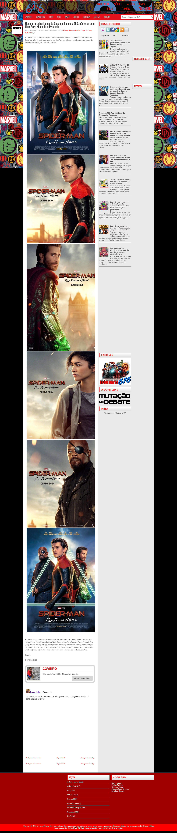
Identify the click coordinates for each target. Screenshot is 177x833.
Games (70, 799)
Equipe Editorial (117, 785)
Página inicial (61, 758)
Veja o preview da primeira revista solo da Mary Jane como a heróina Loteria (119, 251)
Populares (105, 35)
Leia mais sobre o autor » (82, 678)
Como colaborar (117, 787)
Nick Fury (28, 33)
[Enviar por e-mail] (26, 660)
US (68, 816)
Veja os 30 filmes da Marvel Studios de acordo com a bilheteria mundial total (120, 158)
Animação (71, 786)
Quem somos (116, 783)
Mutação (97, 17)
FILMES (51, 17)
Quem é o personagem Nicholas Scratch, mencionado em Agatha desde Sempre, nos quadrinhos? (119, 206)
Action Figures (72, 782)
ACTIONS (76, 17)
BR (68, 790)
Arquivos (125, 35)
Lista (115, 35)
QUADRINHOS (40, 17)
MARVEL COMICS (77, 828)
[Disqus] (60, 720)
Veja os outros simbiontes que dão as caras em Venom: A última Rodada (120, 133)
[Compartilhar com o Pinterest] (36, 660)
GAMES (67, 17)
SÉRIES (59, 17)
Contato (107, 17)
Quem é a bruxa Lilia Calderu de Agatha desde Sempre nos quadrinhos (120, 228)
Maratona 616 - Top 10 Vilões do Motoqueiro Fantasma (112, 114)
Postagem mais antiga (87, 758)
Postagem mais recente (33, 758)
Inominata (86, 17)
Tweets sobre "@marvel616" (115, 413)
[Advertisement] (115, 312)
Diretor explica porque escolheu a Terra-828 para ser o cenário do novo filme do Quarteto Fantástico (120, 91)
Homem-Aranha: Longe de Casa (80, 30)
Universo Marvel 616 (44, 826)
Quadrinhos (71, 803)
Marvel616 (28, 17)
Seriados (70, 812)
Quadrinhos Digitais (74, 808)
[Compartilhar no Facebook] (33, 660)
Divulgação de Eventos (120, 789)
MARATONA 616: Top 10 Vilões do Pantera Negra (119, 66)
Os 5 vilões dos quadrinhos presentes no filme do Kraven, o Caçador (120, 44)
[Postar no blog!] (28, 660)
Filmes (65, 30)
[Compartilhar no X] (31, 660)
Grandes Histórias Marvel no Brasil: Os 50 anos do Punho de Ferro (120, 182)
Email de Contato (117, 791)
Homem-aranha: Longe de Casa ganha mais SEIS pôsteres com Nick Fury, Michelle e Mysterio (60, 25)
